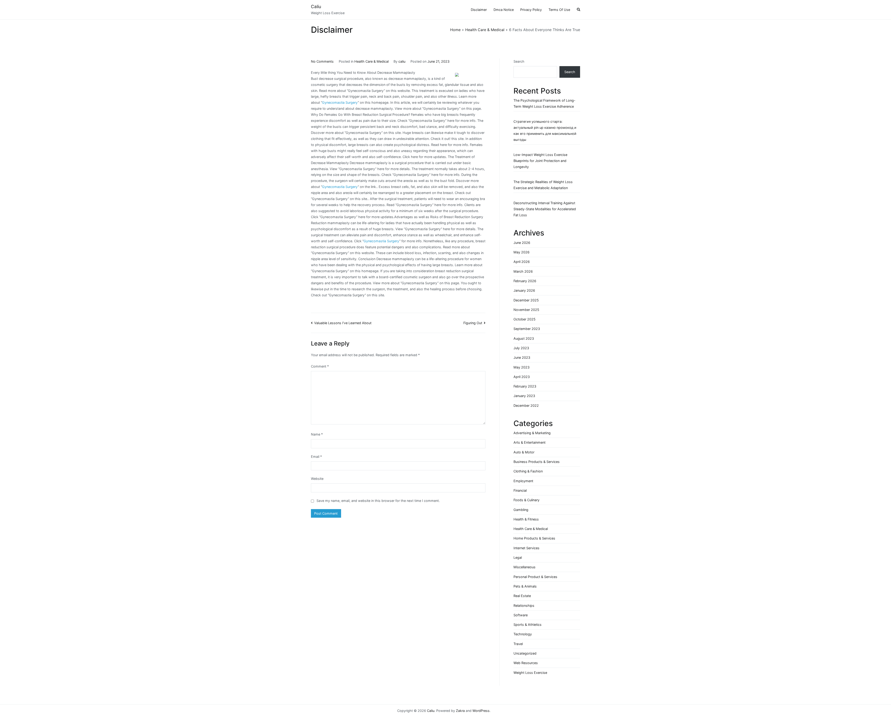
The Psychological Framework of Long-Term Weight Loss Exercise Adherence (544, 103)
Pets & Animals (525, 586)
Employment (523, 481)
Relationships (523, 605)
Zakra (460, 711)
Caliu (316, 6)
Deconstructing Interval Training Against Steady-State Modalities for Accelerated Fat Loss (544, 209)
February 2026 (524, 281)
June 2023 (521, 357)
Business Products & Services (536, 462)
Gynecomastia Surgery (340, 102)
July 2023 (521, 348)
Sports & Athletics (527, 625)
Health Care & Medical (371, 61)
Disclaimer (479, 10)
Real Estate (522, 596)
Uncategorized (524, 653)
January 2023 (524, 396)
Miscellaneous (524, 567)
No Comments (322, 61)
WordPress (481, 711)
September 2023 (526, 329)
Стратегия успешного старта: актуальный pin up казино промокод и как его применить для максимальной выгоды (544, 131)
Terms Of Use (559, 10)
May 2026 (521, 252)
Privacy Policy (531, 10)
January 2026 (524, 290)
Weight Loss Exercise (530, 673)
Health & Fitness (526, 519)
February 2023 (524, 386)
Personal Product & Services (535, 577)
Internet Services (526, 548)
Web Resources (525, 663)
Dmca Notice (504, 10)
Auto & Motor (523, 452)
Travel (518, 644)
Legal (517, 557)
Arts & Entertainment (529, 442)
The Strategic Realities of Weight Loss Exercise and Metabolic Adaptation (543, 185)
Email (316, 457)
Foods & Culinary (526, 500)
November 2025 (526, 310)
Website (317, 479)
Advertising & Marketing (532, 433)
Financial (520, 490)
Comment (320, 366)
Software (520, 615)
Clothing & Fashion (528, 471)
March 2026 (523, 271)
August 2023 (523, 338)
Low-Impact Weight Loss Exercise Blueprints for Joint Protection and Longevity (540, 161)
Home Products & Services (534, 538)
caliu (401, 61)
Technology (522, 634)
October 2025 (524, 319)
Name (317, 434)
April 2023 (521, 377)
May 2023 (521, 367)
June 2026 (521, 243)
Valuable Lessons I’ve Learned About (342, 323)
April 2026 (521, 262)
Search (518, 61)
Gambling (520, 510)
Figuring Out (472, 323)
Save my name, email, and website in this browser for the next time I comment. (378, 501)
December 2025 (526, 300)
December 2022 (526, 405)
